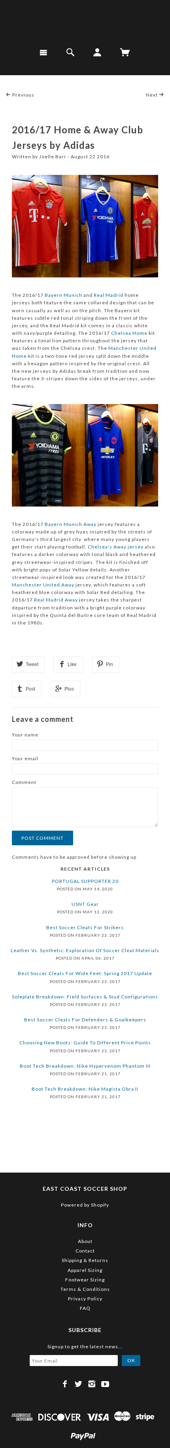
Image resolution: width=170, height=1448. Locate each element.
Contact (85, 1251)
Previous (22, 95)
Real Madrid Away (56, 600)
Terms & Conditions (85, 1289)
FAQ (85, 1308)
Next (152, 95)
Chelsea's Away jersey (116, 547)
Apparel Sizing (85, 1270)
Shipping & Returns (85, 1260)
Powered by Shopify (85, 1205)
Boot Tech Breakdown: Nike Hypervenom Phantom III (85, 1066)
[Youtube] (105, 1384)
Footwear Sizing (85, 1280)
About (85, 1241)
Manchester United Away (43, 585)
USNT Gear (85, 904)
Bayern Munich (63, 295)
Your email (25, 758)
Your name (25, 735)
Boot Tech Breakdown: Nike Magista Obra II (85, 1089)
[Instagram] (92, 1384)
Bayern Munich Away (70, 524)
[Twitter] (78, 1384)
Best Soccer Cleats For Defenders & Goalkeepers (85, 1020)
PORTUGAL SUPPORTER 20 (85, 881)
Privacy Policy (85, 1299)
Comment (24, 782)
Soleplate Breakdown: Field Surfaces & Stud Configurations (85, 997)
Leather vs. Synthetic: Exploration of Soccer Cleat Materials (85, 950)
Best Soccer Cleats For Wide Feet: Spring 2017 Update (85, 973)
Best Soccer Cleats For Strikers (85, 927)
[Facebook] (65, 1384)
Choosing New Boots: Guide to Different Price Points (85, 1043)
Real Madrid (108, 295)
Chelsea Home (129, 333)
